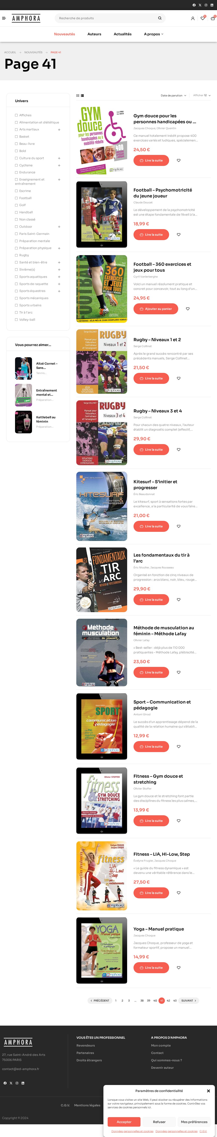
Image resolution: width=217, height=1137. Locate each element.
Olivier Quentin (166, 128)
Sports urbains (30, 305)
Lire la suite (154, 160)
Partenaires (85, 1053)
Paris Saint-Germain (34, 234)
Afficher (198, 95)
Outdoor (25, 226)
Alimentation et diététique (39, 122)
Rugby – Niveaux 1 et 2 (157, 339)
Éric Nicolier (141, 567)
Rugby (24, 255)
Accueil (10, 52)
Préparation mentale (34, 241)
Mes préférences (194, 1122)
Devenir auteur (162, 1068)
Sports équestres (32, 291)
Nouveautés (33, 52)
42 (168, 1000)
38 (142, 1000)
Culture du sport (31, 158)
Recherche (160, 18)
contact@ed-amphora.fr (20, 1069)
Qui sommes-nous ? (166, 1060)
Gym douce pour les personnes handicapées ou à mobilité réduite (164, 121)
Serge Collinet (143, 346)
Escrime (25, 191)
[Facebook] (194, 5)
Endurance (27, 172)
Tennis (40, 373)
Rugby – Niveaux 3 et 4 (158, 411)
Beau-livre (27, 144)
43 (175, 1000)
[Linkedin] (212, 5)
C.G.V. (203, 1131)
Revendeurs (86, 1045)
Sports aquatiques (33, 277)
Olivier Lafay (142, 640)
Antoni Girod (142, 714)
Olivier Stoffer (143, 788)
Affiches (25, 115)
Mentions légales (87, 1105)
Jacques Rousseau (162, 567)
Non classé (27, 219)
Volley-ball (27, 320)
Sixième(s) (27, 269)
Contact (157, 1053)
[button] (208, 1091)
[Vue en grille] (77, 95)
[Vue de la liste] (82, 95)
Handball (26, 212)
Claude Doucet (143, 202)
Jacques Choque (144, 128)
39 (148, 1000)
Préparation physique (35, 248)
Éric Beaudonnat (144, 494)
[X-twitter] (200, 5)
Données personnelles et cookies (132, 1131)
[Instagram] (206, 5)
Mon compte (161, 1045)
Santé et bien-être (33, 262)
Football (25, 198)
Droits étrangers (89, 1060)
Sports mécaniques (33, 298)
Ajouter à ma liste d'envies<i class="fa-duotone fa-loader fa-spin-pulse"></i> (178, 160)
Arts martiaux (29, 129)
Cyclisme (26, 165)
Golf (22, 205)
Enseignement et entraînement (30, 182)
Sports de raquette (33, 284)
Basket (24, 136)
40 (155, 1000)
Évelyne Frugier (143, 860)
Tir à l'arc (25, 312)
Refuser (159, 1122)
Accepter (124, 1122)
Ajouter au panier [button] (158, 309)
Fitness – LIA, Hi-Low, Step (162, 854)
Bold (22, 151)
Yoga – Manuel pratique (159, 929)
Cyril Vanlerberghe (146, 276)
